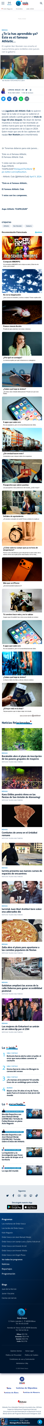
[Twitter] (3, 99)
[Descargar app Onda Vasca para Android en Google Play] (14, 1207)
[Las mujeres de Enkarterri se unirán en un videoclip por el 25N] (22, 1009)
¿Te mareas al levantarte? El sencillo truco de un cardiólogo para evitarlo (23, 1081)
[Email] (27, 99)
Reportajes (7, 1269)
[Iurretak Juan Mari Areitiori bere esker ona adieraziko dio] (22, 892)
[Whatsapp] (21, 99)
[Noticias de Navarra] (31, 1392)
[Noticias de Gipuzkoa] (26, 1388)
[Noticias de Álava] (11, 1392)
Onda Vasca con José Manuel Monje (16, 1237)
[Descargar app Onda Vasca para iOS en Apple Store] (30, 1207)
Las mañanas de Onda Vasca (14, 1224)
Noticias (5, 1264)
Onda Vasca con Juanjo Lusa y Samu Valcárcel (21, 1241)
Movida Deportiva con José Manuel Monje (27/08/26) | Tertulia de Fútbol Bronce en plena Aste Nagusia (12, 1119)
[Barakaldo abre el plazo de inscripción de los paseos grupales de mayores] (22, 739)
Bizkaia (5, 753)
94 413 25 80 (23, 1324)
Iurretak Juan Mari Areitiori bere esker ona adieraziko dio (22, 910)
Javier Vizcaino (8, 1293)
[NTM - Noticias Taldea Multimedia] (22, 1380)
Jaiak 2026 (30, 9)
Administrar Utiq (22, 1363)
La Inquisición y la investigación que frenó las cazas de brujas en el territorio (12, 1156)
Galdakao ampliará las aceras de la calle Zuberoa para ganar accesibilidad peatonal (22, 988)
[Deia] (9, 1388)
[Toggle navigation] (3, 3)
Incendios (19, 9)
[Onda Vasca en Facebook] (13, 1195)
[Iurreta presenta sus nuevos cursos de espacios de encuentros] (22, 854)
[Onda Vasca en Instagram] (25, 1195)
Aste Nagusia (7, 9)
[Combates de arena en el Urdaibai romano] (22, 816)
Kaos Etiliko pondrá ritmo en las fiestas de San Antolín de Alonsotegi (21, 796)
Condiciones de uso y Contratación (22, 1359)
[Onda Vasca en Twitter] (7, 1195)
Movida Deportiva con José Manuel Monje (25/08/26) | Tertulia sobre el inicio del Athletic (13, 1138)
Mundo (9, 1088)
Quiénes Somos (16, 1351)
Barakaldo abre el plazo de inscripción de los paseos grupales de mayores (22, 757)
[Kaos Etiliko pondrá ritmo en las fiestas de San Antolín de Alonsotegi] (22, 777)
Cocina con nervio (9, 1298)
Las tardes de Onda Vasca (12, 1228)
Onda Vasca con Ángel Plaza (13, 1255)
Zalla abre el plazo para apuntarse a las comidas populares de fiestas (20, 949)
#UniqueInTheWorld (23, 169)
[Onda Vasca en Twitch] (30, 1195)
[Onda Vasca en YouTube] (19, 1195)
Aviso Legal (29, 1351)
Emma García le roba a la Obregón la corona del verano (23, 1070)
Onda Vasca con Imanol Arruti (14, 1246)
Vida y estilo (12, 1053)
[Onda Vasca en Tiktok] (36, 1195)
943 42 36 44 (23, 1330)
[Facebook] (15, 99)
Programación (8, 1273)
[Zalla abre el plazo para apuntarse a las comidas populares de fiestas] (22, 930)
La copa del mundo (10, 1171)
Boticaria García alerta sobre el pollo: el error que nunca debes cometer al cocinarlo (24, 1058)
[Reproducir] (30, 1115)
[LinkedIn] (9, 99)
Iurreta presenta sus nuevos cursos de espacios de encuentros (22, 872)
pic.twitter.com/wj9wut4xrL (14, 172)
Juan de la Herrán (9, 1289)
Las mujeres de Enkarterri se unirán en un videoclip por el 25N (20, 1028)
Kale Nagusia (7, 1232)
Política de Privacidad (13, 1355)
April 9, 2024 (35, 176)
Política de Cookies (31, 1355)
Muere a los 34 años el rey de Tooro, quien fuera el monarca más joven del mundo (23, 1093)
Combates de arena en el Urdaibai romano (19, 834)
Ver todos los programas (12, 1259)
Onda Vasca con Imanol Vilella (14, 1250)
